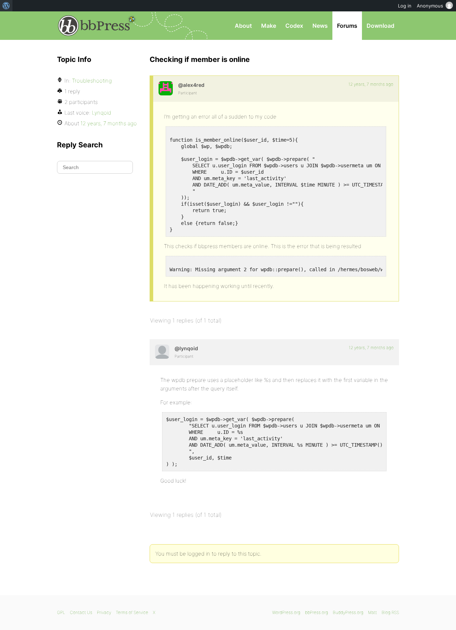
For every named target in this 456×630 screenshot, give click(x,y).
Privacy (104, 612)
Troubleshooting (92, 80)
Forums (347, 25)
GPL (61, 612)
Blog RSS (390, 612)
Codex (294, 25)
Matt (372, 612)
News (320, 25)
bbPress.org (94, 25)
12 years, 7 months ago (370, 84)
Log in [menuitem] (404, 6)
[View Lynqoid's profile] (162, 352)
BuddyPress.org (348, 612)
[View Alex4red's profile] (166, 88)
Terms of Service (132, 612)
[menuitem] (6, 5)
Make (268, 25)
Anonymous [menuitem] (430, 6)
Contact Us (81, 612)
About (243, 25)
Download (380, 25)
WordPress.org (286, 612)
